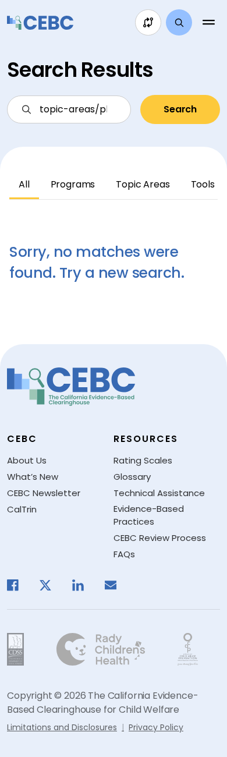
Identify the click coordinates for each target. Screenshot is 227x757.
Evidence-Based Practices (149, 515)
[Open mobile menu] (208, 22)
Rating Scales (143, 460)
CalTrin (22, 509)
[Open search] (179, 22)
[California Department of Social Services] (15, 649)
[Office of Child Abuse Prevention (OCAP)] (188, 649)
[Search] (69, 109)
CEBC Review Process (160, 538)
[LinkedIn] (83, 585)
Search (180, 109)
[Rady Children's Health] (100, 649)
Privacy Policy (156, 727)
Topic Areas (142, 184)
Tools (203, 184)
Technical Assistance (159, 493)
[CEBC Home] (40, 23)
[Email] (116, 585)
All (24, 184)
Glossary (132, 477)
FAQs (124, 554)
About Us (27, 460)
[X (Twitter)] (51, 585)
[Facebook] (18, 585)
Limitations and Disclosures (62, 727)
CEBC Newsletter (43, 493)
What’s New (32, 477)
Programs (73, 184)
